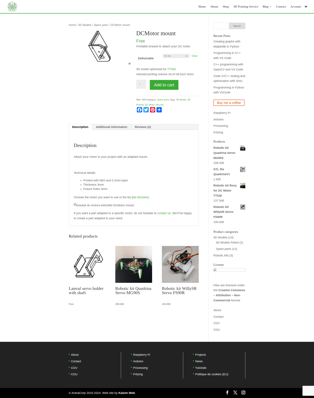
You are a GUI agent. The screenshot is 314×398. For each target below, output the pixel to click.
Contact (281, 6)
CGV (216, 323)
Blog (265, 6)
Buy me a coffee (229, 103)
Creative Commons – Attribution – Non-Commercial (229, 295)
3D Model (181, 99)
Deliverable (146, 58)
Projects (200, 354)
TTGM (171, 69)
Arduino (218, 119)
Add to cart (164, 84)
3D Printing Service (245, 6)
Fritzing (218, 132)
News (199, 361)
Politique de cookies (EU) (211, 374)
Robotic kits (221, 255)
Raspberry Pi (221, 113)
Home (202, 6)
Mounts (160, 104)
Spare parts (101, 25)
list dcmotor (140, 197)
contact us (164, 213)
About (214, 6)
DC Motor (150, 104)
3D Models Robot (227, 242)
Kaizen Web (126, 393)
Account (295, 6)
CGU (216, 329)
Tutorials (200, 367)
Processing (220, 125)
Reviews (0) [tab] (143, 127)
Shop (226, 6)
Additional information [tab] (111, 127)
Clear (194, 55)
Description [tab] (80, 127)
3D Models (84, 25)
